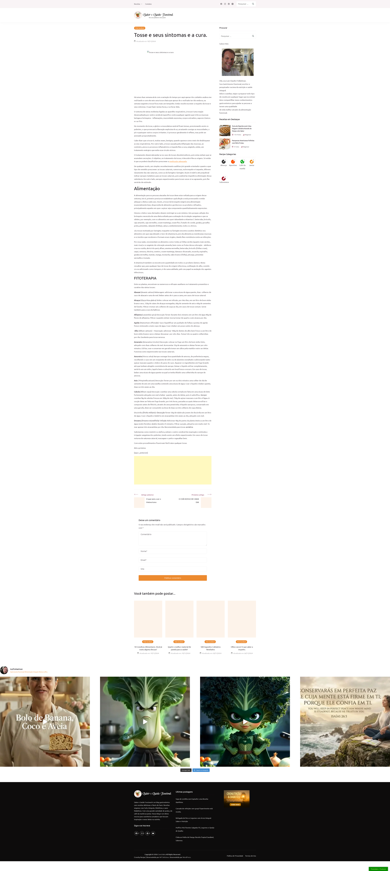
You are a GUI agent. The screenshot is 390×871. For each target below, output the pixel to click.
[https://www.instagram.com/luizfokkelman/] (142, 833)
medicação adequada (178, 161)
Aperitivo (233, 165)
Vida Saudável (139, 28)
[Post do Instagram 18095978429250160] (345, 722)
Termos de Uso (250, 856)
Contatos (148, 4)
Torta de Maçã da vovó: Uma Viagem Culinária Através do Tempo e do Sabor (242, 128)
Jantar (251, 165)
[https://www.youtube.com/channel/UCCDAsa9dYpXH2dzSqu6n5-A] (153, 833)
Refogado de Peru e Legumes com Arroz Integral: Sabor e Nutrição (193, 819)
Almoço (223, 165)
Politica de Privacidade (235, 856)
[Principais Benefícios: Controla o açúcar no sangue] (145, 722)
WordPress (187, 857)
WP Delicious (164, 857)
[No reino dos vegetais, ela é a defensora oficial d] (245, 722)
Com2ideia (162, 854)
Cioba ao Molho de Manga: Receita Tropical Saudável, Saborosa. (195, 838)
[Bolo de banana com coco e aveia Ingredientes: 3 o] (45, 722)
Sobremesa (224, 182)
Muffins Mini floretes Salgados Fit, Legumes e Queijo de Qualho (195, 829)
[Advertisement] (172, 470)
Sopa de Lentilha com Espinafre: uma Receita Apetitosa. (192, 800)
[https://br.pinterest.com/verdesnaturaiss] (147, 833)
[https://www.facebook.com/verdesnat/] (136, 833)
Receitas (137, 4)
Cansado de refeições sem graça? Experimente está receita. (194, 810)
